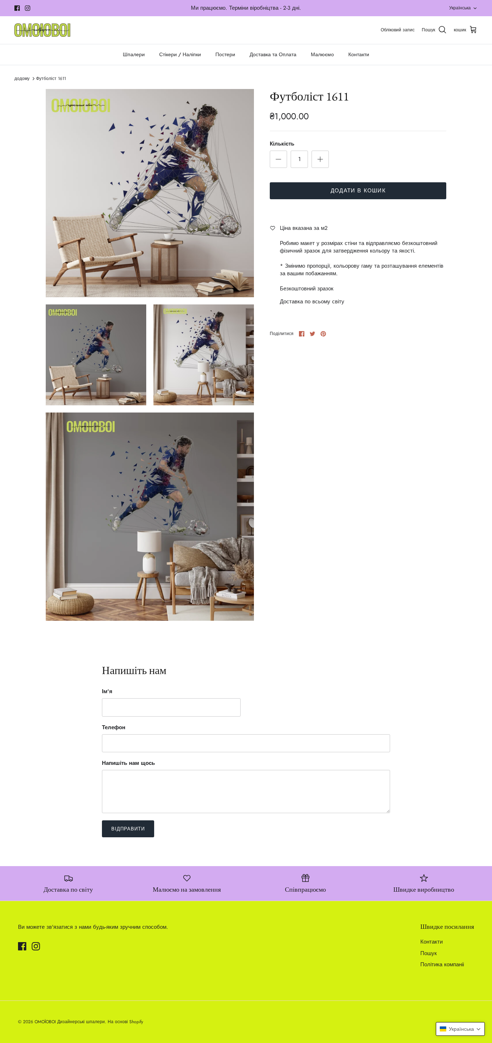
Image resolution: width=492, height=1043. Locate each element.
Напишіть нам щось (128, 763)
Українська (460, 8)
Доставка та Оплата (273, 54)
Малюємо (322, 54)
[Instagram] (27, 8)
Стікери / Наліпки (180, 54)
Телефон (113, 727)
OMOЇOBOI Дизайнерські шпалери (70, 1022)
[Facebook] (17, 8)
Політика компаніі (442, 964)
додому (22, 78)
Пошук (428, 953)
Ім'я (107, 691)
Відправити (128, 828)
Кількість (282, 144)
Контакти (358, 54)
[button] (460, 1028)
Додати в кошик (358, 191)
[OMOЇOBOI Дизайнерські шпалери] (42, 30)
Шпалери (134, 54)
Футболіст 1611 (51, 78)
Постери (225, 54)
